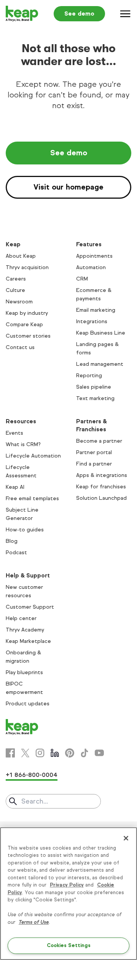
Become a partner (99, 441)
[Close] (126, 838)
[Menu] (125, 13)
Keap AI (15, 487)
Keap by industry (27, 313)
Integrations (91, 321)
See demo (79, 13)
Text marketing (95, 398)
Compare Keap (24, 324)
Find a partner (94, 464)
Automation (91, 267)
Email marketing (95, 310)
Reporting (89, 375)
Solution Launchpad (101, 498)
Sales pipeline (93, 387)
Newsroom (19, 301)
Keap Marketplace (28, 641)
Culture (15, 290)
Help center (21, 618)
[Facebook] (10, 752)
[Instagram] (40, 752)
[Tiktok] (84, 752)
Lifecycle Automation (33, 456)
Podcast (16, 552)
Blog (12, 541)
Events (14, 433)
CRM (82, 279)
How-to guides (25, 529)
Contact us (20, 347)
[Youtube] (99, 752)
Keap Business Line (100, 333)
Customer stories (28, 336)
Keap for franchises (101, 486)
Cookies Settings (69, 945)
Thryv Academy (25, 630)
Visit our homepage (68, 187)
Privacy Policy (67, 885)
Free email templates (32, 498)
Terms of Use (34, 922)
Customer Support (30, 607)
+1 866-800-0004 (31, 774)
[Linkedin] (54, 752)
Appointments (94, 256)
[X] (25, 752)
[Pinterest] (69, 752)
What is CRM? (23, 444)
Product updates (27, 703)
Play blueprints (24, 672)
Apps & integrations (101, 475)
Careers (16, 279)
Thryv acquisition (27, 267)
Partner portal (94, 452)
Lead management (99, 364)
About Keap (21, 256)
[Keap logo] (22, 14)
